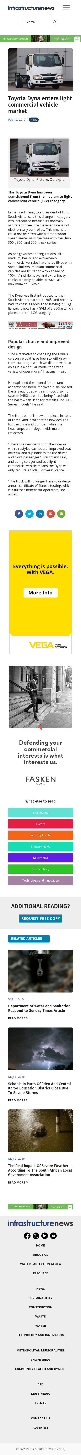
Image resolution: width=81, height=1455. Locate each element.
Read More (16, 1018)
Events (40, 824)
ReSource (40, 1273)
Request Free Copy (40, 918)
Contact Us (40, 1418)
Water (40, 1326)
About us (40, 1255)
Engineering (40, 812)
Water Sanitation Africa (40, 1264)
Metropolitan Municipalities (40, 1350)
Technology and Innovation (40, 880)
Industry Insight (40, 835)
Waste (40, 1316)
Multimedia (40, 858)
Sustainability (40, 869)
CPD (40, 1384)
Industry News (40, 846)
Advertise (40, 1427)
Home (40, 1245)
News (34, 119)
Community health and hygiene (40, 1369)
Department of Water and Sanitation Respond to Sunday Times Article (39, 1008)
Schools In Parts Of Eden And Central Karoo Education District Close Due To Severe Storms (39, 1088)
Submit (55, 22)
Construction (40, 1307)
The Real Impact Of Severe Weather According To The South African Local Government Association (40, 1170)
